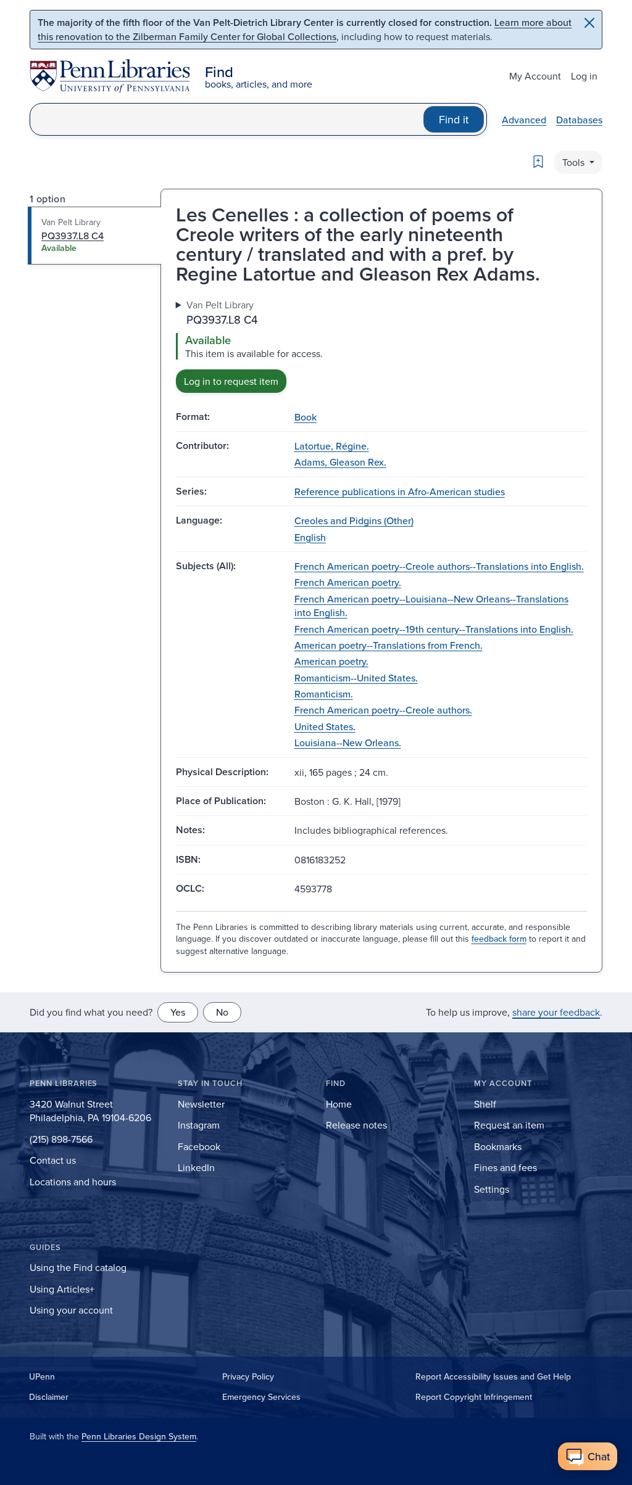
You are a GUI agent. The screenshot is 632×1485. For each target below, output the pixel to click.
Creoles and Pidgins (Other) (354, 520)
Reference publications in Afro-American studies (399, 491)
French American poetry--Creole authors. (383, 710)
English (310, 537)
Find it (453, 119)
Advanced (524, 119)
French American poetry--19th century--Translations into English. (433, 629)
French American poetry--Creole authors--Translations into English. (439, 566)
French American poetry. (347, 582)
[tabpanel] (381, 345)
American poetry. (331, 661)
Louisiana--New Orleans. (347, 742)
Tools (574, 162)
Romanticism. (323, 694)
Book (305, 417)
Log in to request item (231, 381)
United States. (325, 726)
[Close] (589, 22)
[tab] (95, 236)
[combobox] (227, 119)
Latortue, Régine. (331, 446)
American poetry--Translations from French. (388, 645)
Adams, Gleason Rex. (340, 462)
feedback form (499, 938)
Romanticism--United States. (356, 678)
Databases (579, 119)
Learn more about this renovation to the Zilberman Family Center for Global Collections (305, 29)
